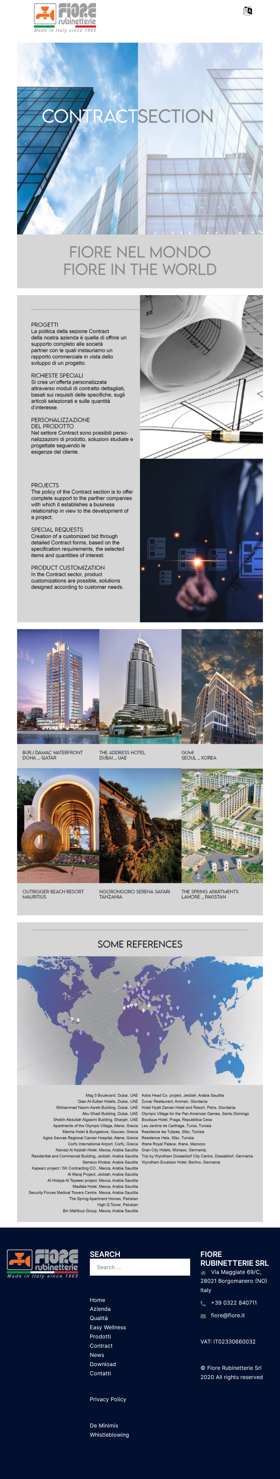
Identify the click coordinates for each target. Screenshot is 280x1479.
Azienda (100, 1308)
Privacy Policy (108, 1399)
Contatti (100, 1373)
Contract (101, 1345)
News (97, 1354)
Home (97, 1299)
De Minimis (104, 1425)
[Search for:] (140, 1267)
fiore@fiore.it (228, 1315)
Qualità (99, 1318)
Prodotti (100, 1336)
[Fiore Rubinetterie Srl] (64, 18)
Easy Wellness (108, 1327)
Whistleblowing (109, 1434)
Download (103, 1364)
